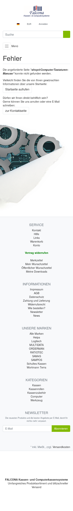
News (36, 315)
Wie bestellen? (36, 308)
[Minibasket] (54, 24)
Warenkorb (36, 241)
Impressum (36, 289)
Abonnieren (61, 428)
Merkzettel (36, 260)
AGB (36, 293)
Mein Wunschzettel (36, 264)
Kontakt (36, 230)
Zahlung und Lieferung (36, 300)
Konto (36, 245)
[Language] (19, 24)
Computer (36, 396)
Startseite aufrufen (17, 89)
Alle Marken (37, 333)
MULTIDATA (36, 345)
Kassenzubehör (36, 393)
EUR (29, 23)
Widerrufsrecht (36, 304)
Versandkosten (61, 447)
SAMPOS (36, 360)
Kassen (36, 385)
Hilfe (36, 234)
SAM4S (36, 356)
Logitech (36, 341)
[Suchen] (66, 34)
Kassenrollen (36, 389)
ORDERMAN (36, 348)
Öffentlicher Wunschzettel (37, 268)
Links (37, 238)
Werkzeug (36, 400)
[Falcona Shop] (36, 11)
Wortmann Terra (36, 367)
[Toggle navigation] (7, 46)
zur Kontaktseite (16, 110)
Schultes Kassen (36, 363)
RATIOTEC (36, 352)
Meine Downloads (36, 271)
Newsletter (36, 312)
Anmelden (43, 23)
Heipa (36, 337)
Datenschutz (36, 297)
